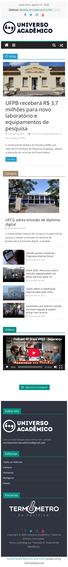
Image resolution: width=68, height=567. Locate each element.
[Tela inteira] (60, 367)
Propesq (15, 138)
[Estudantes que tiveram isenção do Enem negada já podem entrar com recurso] (13, 304)
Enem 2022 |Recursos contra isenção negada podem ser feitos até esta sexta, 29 (42, 273)
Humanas (8, 472)
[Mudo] (55, 367)
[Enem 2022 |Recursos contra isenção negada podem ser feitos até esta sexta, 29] (13, 268)
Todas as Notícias (12, 462)
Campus (7, 467)
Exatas (6, 483)
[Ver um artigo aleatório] (61, 45)
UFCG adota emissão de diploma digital (32, 222)
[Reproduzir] (7, 367)
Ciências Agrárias (50, 133)
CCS (38, 133)
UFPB (22, 138)
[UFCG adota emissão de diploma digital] (34, 180)
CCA (33, 133)
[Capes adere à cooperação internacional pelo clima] (13, 287)
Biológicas (8, 477)
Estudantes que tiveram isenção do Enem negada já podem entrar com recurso (44, 309)
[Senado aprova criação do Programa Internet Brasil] (13, 251)
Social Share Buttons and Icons (26, 559)
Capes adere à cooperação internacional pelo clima (40, 290)
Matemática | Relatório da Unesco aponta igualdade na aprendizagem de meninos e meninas (39, 11)
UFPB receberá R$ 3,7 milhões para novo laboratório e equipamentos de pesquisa (31, 115)
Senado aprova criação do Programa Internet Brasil (40, 254)
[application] (34, 352)
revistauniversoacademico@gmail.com (24, 442)
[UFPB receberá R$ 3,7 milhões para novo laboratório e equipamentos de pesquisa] (34, 64)
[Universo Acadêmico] (6, 45)
